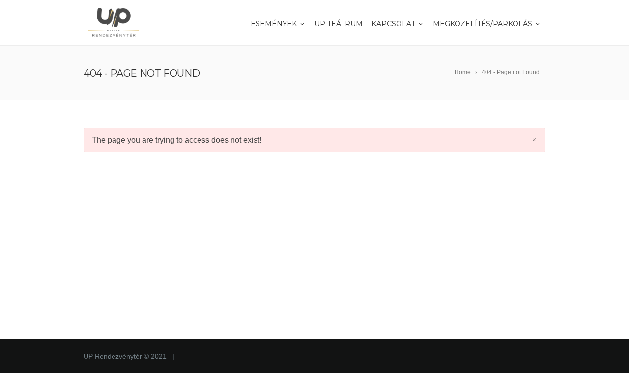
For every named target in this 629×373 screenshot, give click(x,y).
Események (274, 23)
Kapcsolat (393, 23)
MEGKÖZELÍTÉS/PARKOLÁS (482, 23)
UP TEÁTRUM (338, 23)
